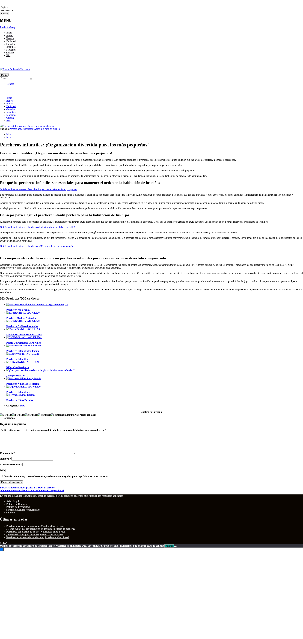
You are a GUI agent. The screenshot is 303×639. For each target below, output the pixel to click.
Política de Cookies (16, 504)
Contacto (11, 512)
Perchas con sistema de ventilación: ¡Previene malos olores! (37, 537)
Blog (12, 27)
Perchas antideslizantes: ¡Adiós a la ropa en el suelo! (35, 128)
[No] (175, 546)
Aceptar (169, 546)
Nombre (5, 458)
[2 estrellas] (18, 414)
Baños (9, 35)
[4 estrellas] (44, 414)
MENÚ (4, 75)
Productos (5, 27)
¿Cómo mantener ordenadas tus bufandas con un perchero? (32, 490)
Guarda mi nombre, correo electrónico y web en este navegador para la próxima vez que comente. (56, 476)
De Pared (11, 41)
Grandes (10, 44)
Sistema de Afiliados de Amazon (23, 509)
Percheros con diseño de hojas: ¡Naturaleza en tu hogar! (36, 531)
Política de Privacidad (18, 507)
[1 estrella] (6, 414)
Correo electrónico (11, 464)
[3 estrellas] (31, 414)
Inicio (9, 32)
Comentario (7, 453)
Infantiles (10, 46)
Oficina (10, 52)
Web (2, 470)
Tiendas (10, 83)
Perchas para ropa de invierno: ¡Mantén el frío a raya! (35, 526)
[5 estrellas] (57, 414)
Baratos (10, 38)
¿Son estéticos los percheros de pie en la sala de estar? (34, 534)
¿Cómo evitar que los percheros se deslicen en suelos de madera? (40, 528)
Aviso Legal (12, 501)
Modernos (11, 49)
